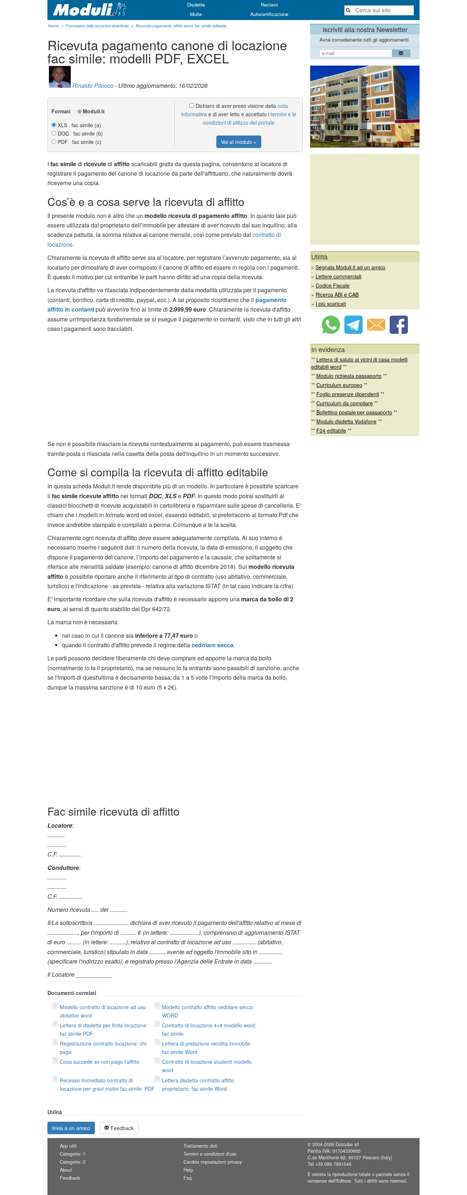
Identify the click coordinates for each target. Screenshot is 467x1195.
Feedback (121, 1128)
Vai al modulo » (238, 141)
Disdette (196, 4)
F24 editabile (331, 430)
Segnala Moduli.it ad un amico (350, 267)
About (66, 1170)
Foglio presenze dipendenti (347, 394)
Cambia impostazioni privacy (213, 1162)
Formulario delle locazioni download (97, 25)
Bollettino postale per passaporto (354, 412)
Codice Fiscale (333, 285)
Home (53, 25)
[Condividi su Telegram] (353, 331)
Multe (196, 14)
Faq (188, 1178)
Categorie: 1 (72, 1154)
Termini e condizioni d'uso (210, 1154)
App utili (68, 1146)
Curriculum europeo (339, 384)
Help (188, 1170)
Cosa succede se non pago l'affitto (99, 1061)
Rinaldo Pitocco (92, 85)
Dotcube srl (347, 1144)
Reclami (269, 4)
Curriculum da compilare (344, 403)
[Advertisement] (175, 388)
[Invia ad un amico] (376, 331)
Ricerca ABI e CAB (337, 294)
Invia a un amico (71, 1128)
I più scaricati (331, 303)
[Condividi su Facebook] (399, 331)
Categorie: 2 (72, 1162)
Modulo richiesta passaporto (349, 375)
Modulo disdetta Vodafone (346, 421)
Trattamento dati (200, 1146)
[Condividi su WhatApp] (331, 331)
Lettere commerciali (338, 276)
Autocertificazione (269, 14)
